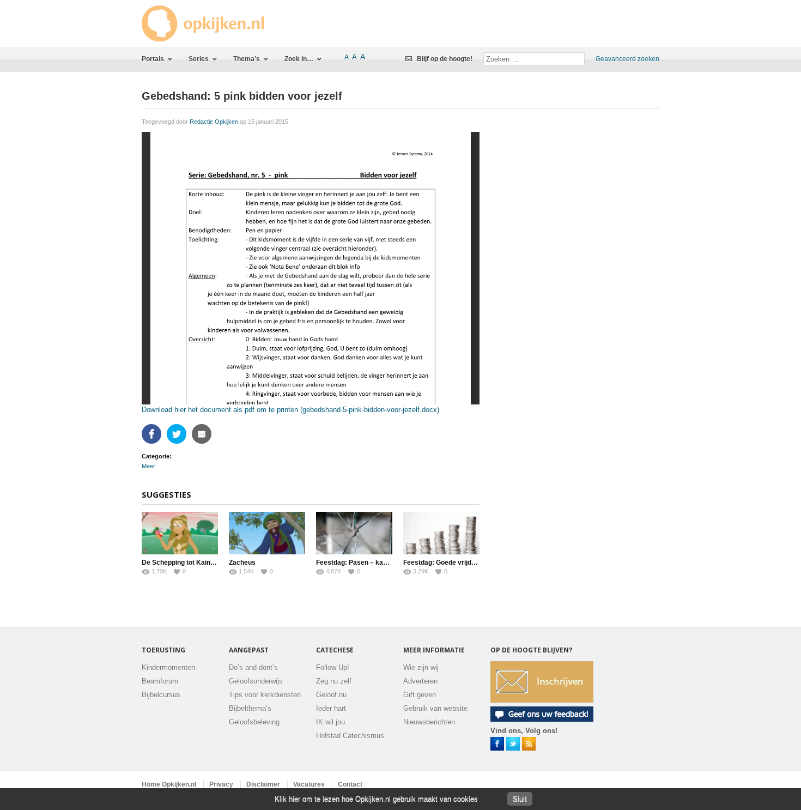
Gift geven (419, 695)
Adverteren (420, 681)
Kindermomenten (168, 667)
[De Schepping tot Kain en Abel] (179, 533)
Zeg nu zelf (333, 681)
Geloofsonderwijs (256, 681)
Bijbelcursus (161, 695)
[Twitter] (178, 434)
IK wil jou (330, 722)
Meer (148, 466)
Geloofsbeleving (254, 722)
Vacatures (309, 784)
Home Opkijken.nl (169, 784)
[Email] (203, 434)
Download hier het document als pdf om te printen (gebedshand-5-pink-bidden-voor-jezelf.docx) (290, 410)
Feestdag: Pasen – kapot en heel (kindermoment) (392, 562)
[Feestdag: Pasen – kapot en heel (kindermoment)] (354, 533)
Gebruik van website (435, 708)
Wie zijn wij (421, 667)
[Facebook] (153, 434)
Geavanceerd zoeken (627, 59)
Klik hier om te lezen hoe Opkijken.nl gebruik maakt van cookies (376, 799)
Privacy (221, 784)
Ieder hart (331, 708)
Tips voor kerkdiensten (265, 695)
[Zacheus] (267, 533)
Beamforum (160, 681)
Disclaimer (263, 784)
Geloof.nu (331, 695)
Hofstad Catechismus (350, 736)
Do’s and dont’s (253, 667)
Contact (350, 784)
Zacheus (242, 562)
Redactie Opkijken (214, 121)
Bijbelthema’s (250, 708)
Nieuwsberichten (429, 722)
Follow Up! (332, 667)
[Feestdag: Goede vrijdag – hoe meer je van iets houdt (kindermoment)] (441, 533)
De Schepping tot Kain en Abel (188, 562)
